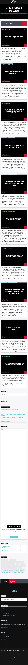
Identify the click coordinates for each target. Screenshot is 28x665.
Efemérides (5, 566)
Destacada (10, 64)
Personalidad (11, 138)
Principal (7, 29)
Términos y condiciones (14, 653)
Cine (14, 564)
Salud (3, 572)
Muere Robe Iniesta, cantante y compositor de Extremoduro (14, 364)
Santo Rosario (5, 546)
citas (17, 564)
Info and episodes (14, 536)
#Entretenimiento (6, 562)
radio (17, 570)
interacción (10, 568)
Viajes (15, 572)
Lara (3, 29)
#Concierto (5, 560)
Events (4, 638)
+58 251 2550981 (6, 611)
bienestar (8, 564)
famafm (16, 566)
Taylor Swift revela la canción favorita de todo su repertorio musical (14, 183)
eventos (11, 566)
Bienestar (4, 64)
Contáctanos (5, 639)
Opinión (4, 570)
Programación (6, 636)
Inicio (4, 634)
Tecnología (9, 572)
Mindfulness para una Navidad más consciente (14, 72)
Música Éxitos (5, 550)
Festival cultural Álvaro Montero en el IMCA (14, 219)
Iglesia (3, 568)
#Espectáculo (16, 562)
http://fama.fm (6, 608)
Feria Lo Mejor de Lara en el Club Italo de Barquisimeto (14, 256)
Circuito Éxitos (4, 627)
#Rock (3, 564)
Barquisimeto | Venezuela (9, 615)
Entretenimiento (6, 103)
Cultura (4, 248)
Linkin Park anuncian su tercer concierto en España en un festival (14, 110)
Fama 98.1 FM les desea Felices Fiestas (14, 37)
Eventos (10, 320)
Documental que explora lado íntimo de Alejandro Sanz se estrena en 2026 (14, 291)
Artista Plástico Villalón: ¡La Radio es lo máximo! (14, 146)
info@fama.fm (6, 613)
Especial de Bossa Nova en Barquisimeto (14, 328)
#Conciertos (12, 560)
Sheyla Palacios (15, 10)
